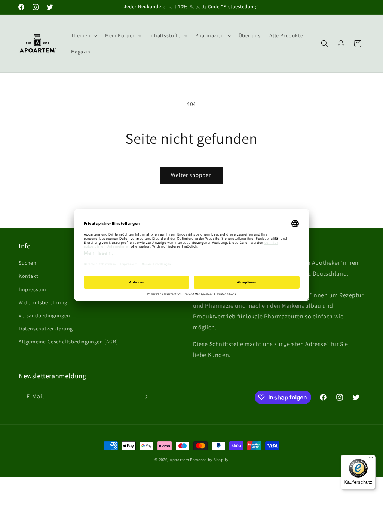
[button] (84, 35)
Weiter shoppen (191, 174)
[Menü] (371, 459)
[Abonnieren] (145, 396)
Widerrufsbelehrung (43, 302)
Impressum (32, 289)
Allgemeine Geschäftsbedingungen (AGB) (68, 341)
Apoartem (179, 459)
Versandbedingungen (44, 315)
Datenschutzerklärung (46, 328)
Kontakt (28, 276)
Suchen (28, 262)
